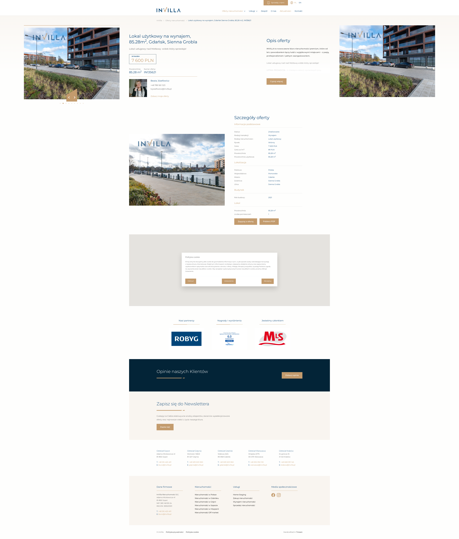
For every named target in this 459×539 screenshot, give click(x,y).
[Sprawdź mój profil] (138, 88)
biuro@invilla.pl (164, 465)
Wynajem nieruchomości (244, 502)
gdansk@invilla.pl (227, 465)
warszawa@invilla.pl (258, 465)
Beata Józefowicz (160, 80)
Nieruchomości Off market (207, 512)
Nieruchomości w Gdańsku (207, 498)
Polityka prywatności (174, 532)
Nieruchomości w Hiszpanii (207, 509)
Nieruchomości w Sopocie (206, 505)
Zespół (264, 11)
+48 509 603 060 (196, 462)
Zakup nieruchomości (242, 498)
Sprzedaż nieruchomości (244, 505)
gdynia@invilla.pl (196, 465)
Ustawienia (228, 281)
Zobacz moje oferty (160, 96)
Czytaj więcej (276, 81)
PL (295, 3)
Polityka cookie (192, 532)
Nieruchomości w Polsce (205, 494)
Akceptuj (267, 281)
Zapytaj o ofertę (246, 221)
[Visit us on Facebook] (273, 495)
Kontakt (298, 11)
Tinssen (299, 532)
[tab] (60, 103)
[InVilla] (168, 10)
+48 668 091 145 (287, 462)
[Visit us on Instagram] (279, 495)
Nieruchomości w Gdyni (205, 502)
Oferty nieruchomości (232, 11)
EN (300, 3)
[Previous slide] (69, 97)
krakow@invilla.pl (288, 465)
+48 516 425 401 (164, 462)
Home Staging (239, 494)
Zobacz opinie (292, 375)
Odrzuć (191, 281)
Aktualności (285, 11)
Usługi (252, 11)
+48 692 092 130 (257, 462)
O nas (273, 11)
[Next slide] (74, 97)
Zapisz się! (165, 427)
